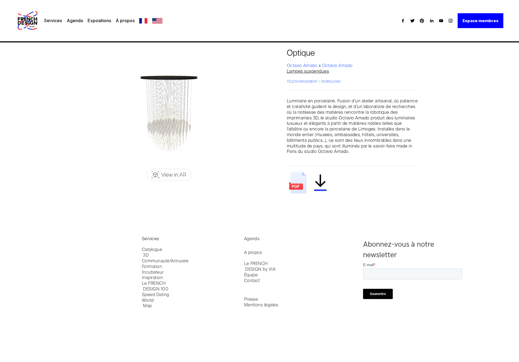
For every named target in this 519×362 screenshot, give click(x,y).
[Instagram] (450, 20)
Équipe (251, 275)
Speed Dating (155, 295)
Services (53, 20)
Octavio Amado (303, 66)
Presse (251, 299)
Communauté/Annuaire (165, 261)
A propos (253, 253)
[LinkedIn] (431, 20)
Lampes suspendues (308, 71)
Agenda (75, 20)
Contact (252, 281)
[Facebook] (403, 20)
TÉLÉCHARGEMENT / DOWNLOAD (314, 81)
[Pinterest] (422, 20)
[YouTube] (441, 20)
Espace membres (480, 20)
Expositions (99, 20)
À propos (125, 20)
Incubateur (153, 272)
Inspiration (152, 278)
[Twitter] (412, 20)
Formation (152, 267)
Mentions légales (261, 305)
